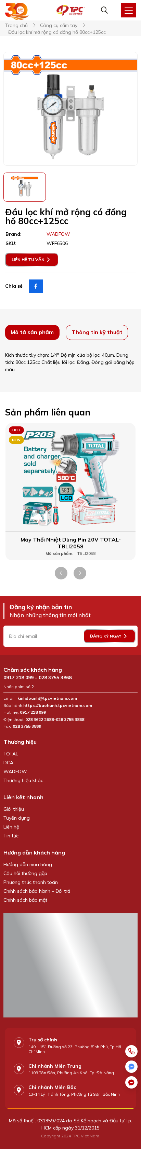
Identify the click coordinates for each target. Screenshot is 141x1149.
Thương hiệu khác (23, 780)
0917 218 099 (18, 677)
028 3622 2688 (39, 719)
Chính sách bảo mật (25, 900)
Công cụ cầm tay (58, 25)
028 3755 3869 (27, 726)
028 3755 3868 (55, 677)
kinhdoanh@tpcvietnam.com (47, 698)
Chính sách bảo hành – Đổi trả (36, 891)
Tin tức (10, 836)
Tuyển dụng (16, 818)
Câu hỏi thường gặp (25, 873)
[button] (61, 573)
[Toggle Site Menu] (128, 10)
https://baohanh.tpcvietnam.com (58, 705)
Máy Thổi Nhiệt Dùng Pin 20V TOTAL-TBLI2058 (71, 543)
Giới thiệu (13, 809)
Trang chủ (16, 25)
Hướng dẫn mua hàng (27, 864)
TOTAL (10, 754)
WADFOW (15, 771)
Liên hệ (11, 827)
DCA (8, 763)
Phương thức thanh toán (30, 882)
